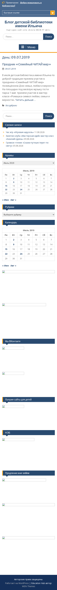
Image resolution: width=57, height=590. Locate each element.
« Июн (5, 199)
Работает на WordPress (17, 583)
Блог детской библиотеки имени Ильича (28, 24)
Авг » (13, 199)
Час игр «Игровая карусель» (20, 132)
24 (21, 189)
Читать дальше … (25, 99)
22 (6, 189)
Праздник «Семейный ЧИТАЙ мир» (26, 64)
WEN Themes (28, 586)
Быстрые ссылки (11, 12)
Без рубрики (11, 105)
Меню (31, 47)
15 (6, 186)
